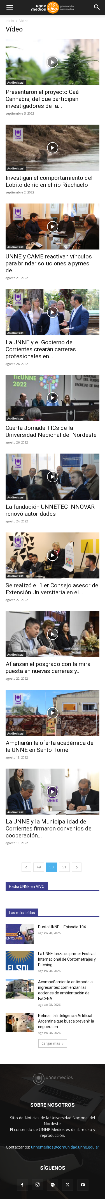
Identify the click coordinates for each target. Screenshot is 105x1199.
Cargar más (50, 1043)
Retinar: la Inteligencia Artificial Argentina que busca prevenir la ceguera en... (66, 1021)
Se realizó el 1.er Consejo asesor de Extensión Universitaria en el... (52, 589)
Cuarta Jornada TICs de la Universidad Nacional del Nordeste (51, 431)
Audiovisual (15, 82)
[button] (9, 7)
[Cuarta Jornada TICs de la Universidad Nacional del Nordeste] (52, 398)
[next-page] (76, 867)
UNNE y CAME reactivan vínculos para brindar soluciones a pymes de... (49, 263)
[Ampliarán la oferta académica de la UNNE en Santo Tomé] (52, 713)
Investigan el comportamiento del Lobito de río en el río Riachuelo (49, 181)
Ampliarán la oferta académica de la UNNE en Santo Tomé (50, 746)
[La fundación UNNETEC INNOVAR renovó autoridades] (52, 477)
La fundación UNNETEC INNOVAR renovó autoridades (50, 510)
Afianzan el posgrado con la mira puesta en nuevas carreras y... (48, 667)
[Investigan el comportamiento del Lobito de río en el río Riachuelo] (52, 148)
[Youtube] (82, 1185)
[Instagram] (37, 1184)
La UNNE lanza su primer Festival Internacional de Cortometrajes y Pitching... (67, 959)
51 (64, 867)
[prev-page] (26, 867)
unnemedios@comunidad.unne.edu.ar (65, 1147)
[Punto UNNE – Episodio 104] (20, 934)
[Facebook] (22, 1185)
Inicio (10, 20)
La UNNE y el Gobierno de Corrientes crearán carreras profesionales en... (41, 349)
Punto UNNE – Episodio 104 (62, 927)
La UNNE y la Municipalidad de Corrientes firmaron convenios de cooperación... (49, 828)
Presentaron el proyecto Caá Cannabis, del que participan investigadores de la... (42, 99)
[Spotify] (52, 1185)
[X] (67, 1185)
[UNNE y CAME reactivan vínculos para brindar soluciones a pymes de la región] (52, 227)
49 (39, 867)
